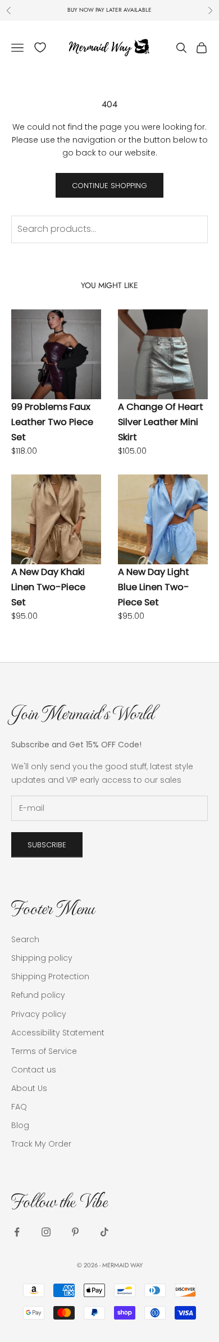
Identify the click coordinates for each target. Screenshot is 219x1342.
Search (25, 939)
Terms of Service (44, 1051)
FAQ (19, 1106)
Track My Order (41, 1143)
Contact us (33, 1069)
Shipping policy (41, 958)
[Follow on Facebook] (16, 1232)
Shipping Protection (50, 976)
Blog (20, 1125)
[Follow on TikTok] (104, 1232)
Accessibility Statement (57, 1032)
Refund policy (38, 995)
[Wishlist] (40, 47)
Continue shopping (109, 185)
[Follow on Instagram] (46, 1232)
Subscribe (47, 844)
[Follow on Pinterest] (75, 1232)
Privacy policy (38, 1014)
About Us (29, 1088)
